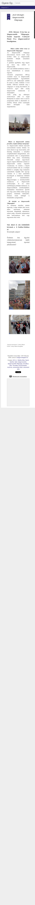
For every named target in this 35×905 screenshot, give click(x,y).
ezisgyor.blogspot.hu (22, 357)
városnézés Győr (18, 367)
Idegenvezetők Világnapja (15, 364)
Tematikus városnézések (20, 365)
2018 (14, 360)
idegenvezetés (22, 362)
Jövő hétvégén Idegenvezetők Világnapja (18, 17)
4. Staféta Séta (20, 360)
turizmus (9, 367)
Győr (16, 362)
